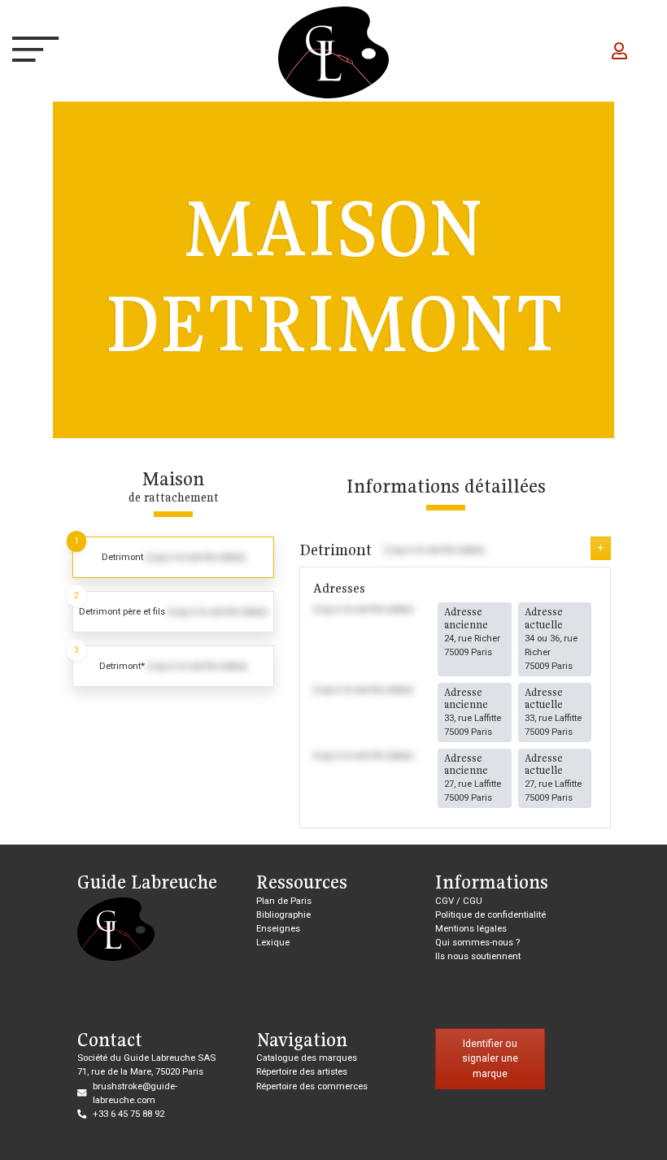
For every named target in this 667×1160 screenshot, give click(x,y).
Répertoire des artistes (301, 1071)
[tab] (173, 557)
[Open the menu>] (27, 52)
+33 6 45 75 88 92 (128, 1113)
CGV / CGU (458, 900)
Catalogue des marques (306, 1057)
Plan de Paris (284, 900)
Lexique (273, 942)
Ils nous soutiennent (478, 956)
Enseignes (278, 928)
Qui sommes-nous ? (477, 942)
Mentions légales (471, 928)
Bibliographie (283, 914)
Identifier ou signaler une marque (490, 1059)
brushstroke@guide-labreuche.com (135, 1093)
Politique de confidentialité (490, 914)
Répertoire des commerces (312, 1086)
